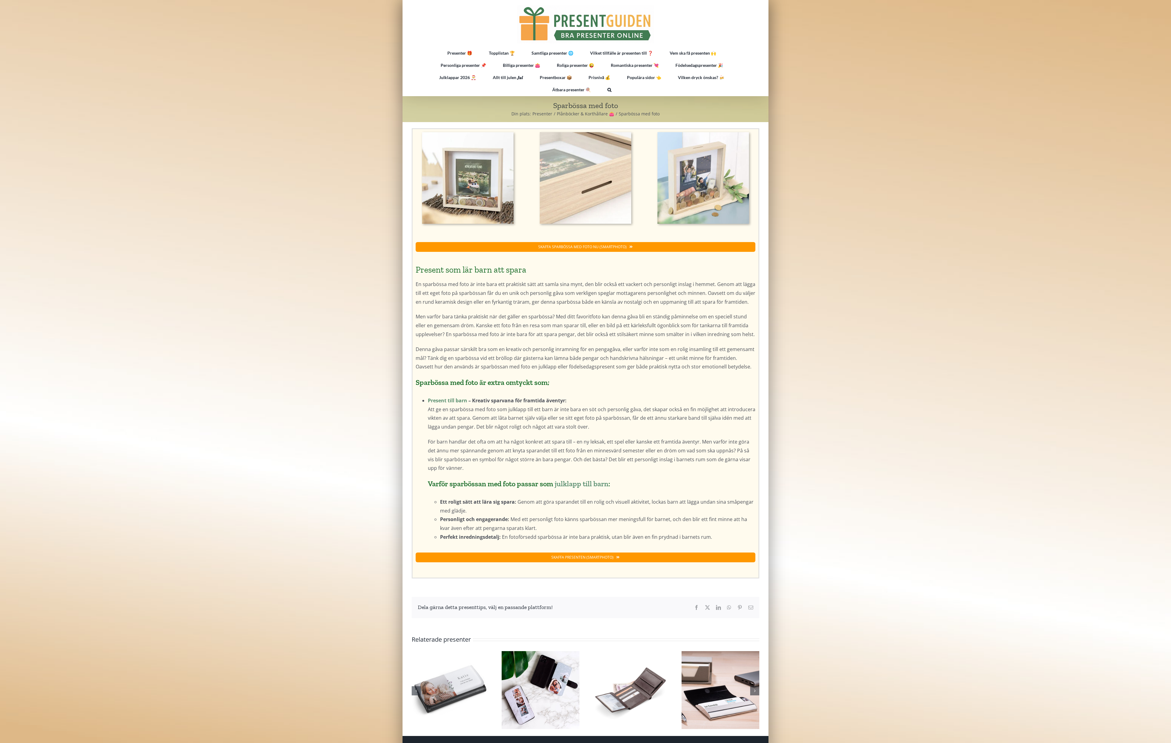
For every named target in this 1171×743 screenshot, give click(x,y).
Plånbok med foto (450, 690)
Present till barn (447, 400)
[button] (609, 90)
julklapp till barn (581, 483)
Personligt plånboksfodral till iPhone (540, 690)
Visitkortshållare (720, 690)
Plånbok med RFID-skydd (630, 690)
